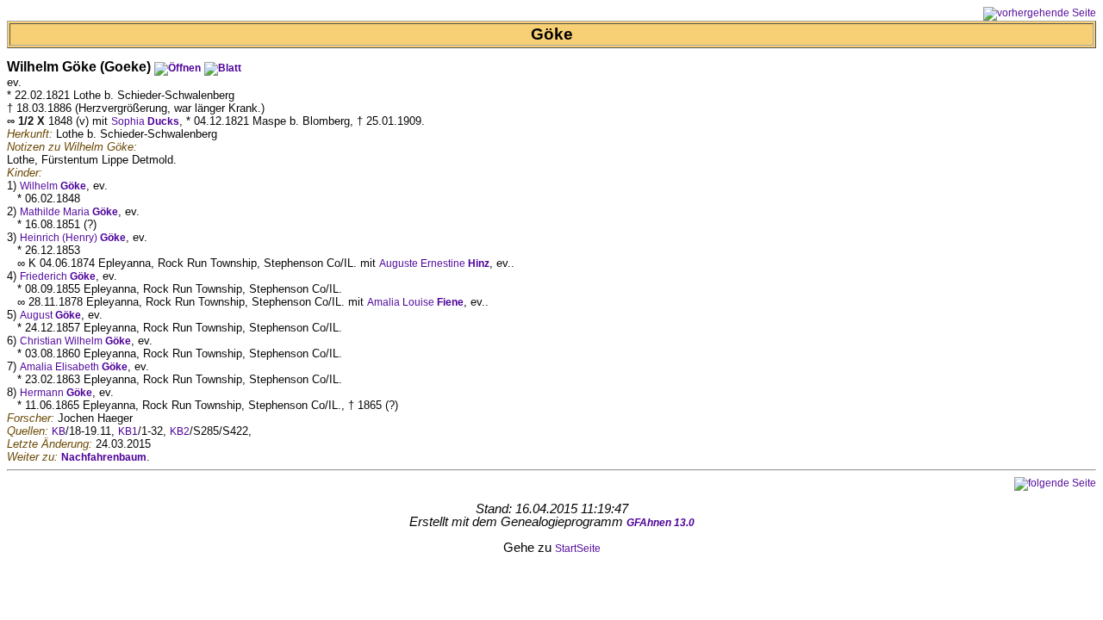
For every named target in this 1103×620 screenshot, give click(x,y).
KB (58, 431)
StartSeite (578, 548)
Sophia (145, 121)
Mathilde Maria (69, 212)
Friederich (58, 276)
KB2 (180, 431)
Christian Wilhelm (75, 341)
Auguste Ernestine (434, 263)
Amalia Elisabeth (74, 367)
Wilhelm (53, 186)
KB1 (128, 431)
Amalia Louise (415, 302)
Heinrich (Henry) (73, 238)
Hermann (56, 393)
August (50, 315)
